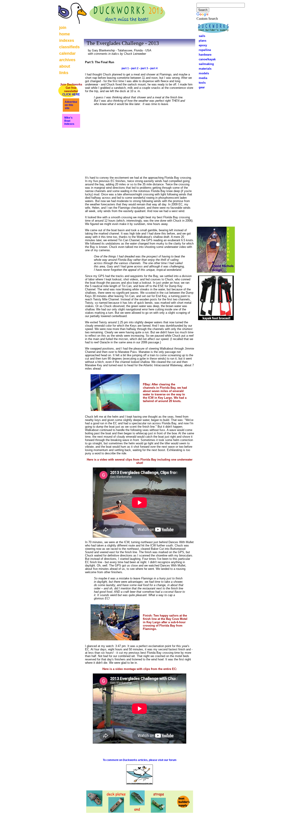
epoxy (201, 45)
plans (201, 40)
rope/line (205, 50)
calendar (67, 53)
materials (203, 68)
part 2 (134, 68)
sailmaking (205, 64)
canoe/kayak (206, 59)
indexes (66, 40)
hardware (203, 54)
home (64, 34)
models (204, 73)
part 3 (144, 68)
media (201, 78)
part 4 (154, 68)
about (64, 66)
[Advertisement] (216, 157)
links (63, 73)
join (62, 27)
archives (67, 60)
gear (200, 87)
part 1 (125, 68)
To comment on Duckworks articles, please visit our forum (139, 760)
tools (201, 82)
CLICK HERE (71, 94)
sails (202, 36)
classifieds (69, 47)
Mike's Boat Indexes (69, 120)
